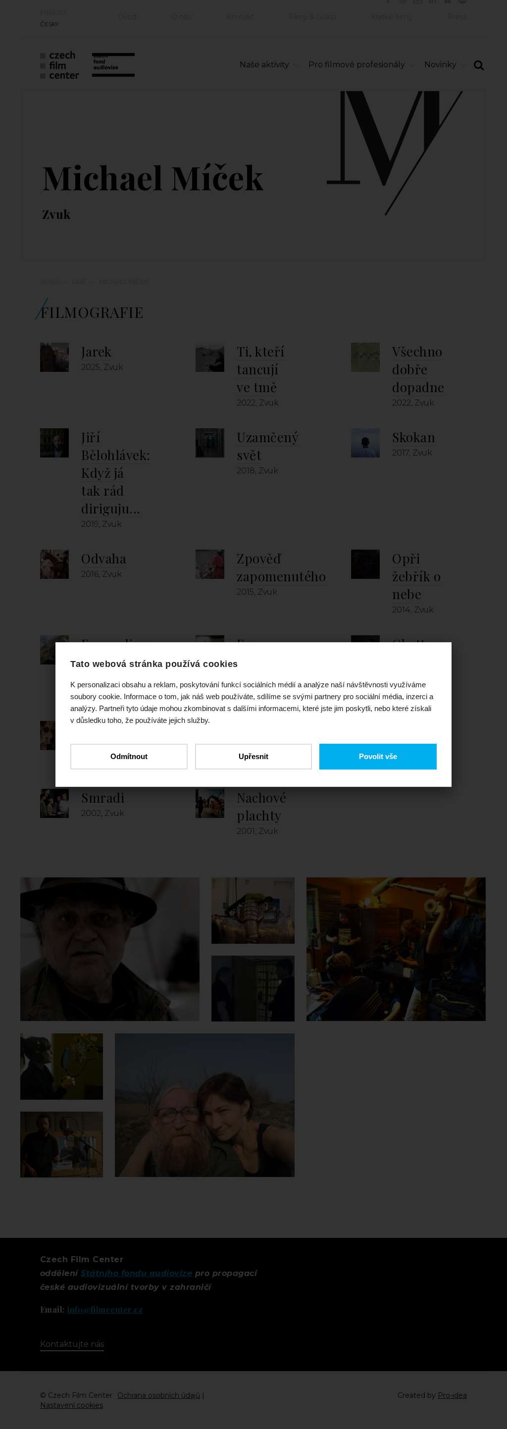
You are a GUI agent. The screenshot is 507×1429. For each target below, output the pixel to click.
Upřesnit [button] (253, 756)
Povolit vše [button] (378, 756)
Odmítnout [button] (129, 756)
